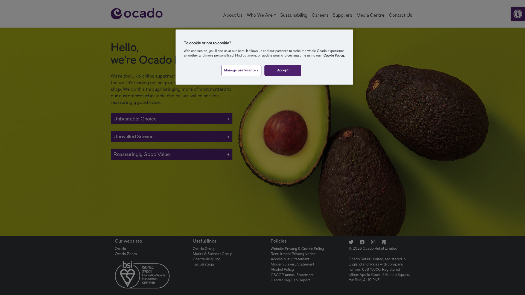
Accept (282, 70)
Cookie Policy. (334, 55)
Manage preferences (241, 70)
